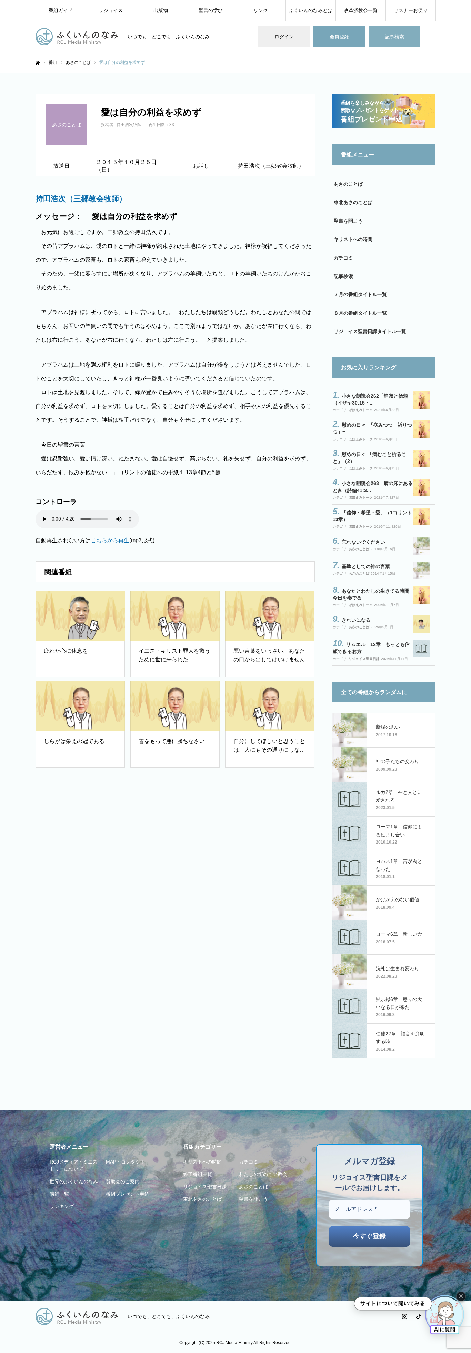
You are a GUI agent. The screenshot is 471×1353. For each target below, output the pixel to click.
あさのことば (348, 184)
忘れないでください (363, 542)
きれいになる (356, 620)
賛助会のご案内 (123, 1181)
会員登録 (339, 36)
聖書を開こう (348, 221)
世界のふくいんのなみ (74, 1181)
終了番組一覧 (197, 1174)
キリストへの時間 (353, 239)
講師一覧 (59, 1194)
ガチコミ (343, 258)
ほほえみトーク (361, 410)
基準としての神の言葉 (366, 566)
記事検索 (394, 36)
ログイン (284, 36)
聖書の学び (211, 10)
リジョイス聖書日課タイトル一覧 (370, 331)
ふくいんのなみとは (310, 10)
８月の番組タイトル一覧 (360, 313)
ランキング (62, 1206)
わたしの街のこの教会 (263, 1174)
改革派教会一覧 (361, 10)
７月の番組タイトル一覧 (360, 294)
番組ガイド (61, 10)
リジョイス (111, 10)
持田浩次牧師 (129, 124)
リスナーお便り (411, 10)
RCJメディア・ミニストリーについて (74, 1165)
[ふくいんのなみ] (77, 36)
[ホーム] (38, 62)
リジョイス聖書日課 (364, 659)
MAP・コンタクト (125, 1162)
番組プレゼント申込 (127, 1194)
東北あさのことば (353, 202)
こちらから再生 (110, 540)
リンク (260, 10)
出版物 (160, 10)
